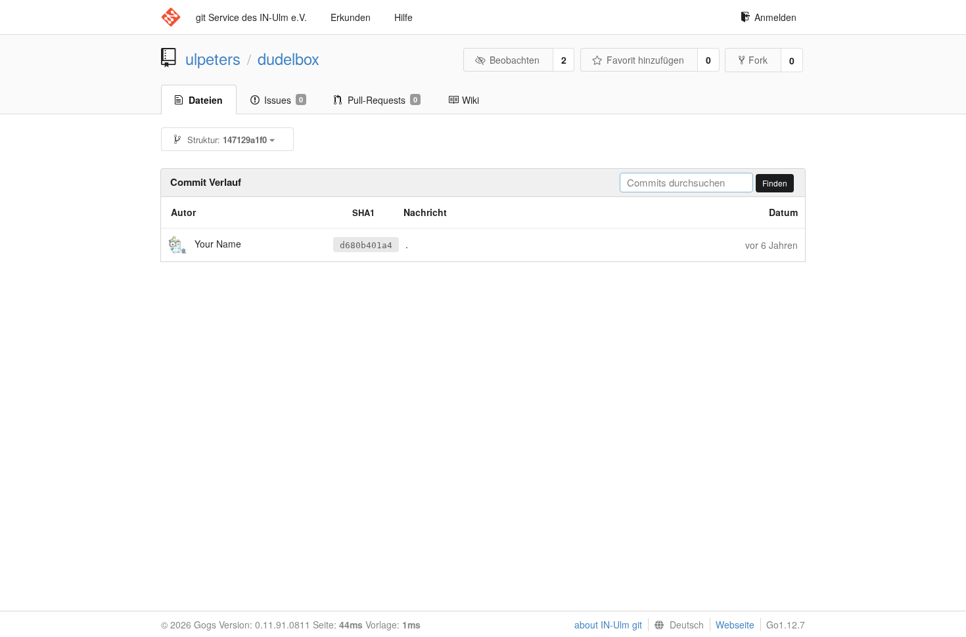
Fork (758, 59)
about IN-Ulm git (608, 624)
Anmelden (775, 17)
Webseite (735, 624)
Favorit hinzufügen (645, 59)
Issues (283, 99)
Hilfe (403, 17)
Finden (774, 182)
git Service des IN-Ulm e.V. (251, 17)
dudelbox (288, 58)
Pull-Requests (382, 99)
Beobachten (515, 59)
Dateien (206, 99)
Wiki (470, 99)
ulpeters (213, 58)
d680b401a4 (366, 245)
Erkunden (351, 17)
